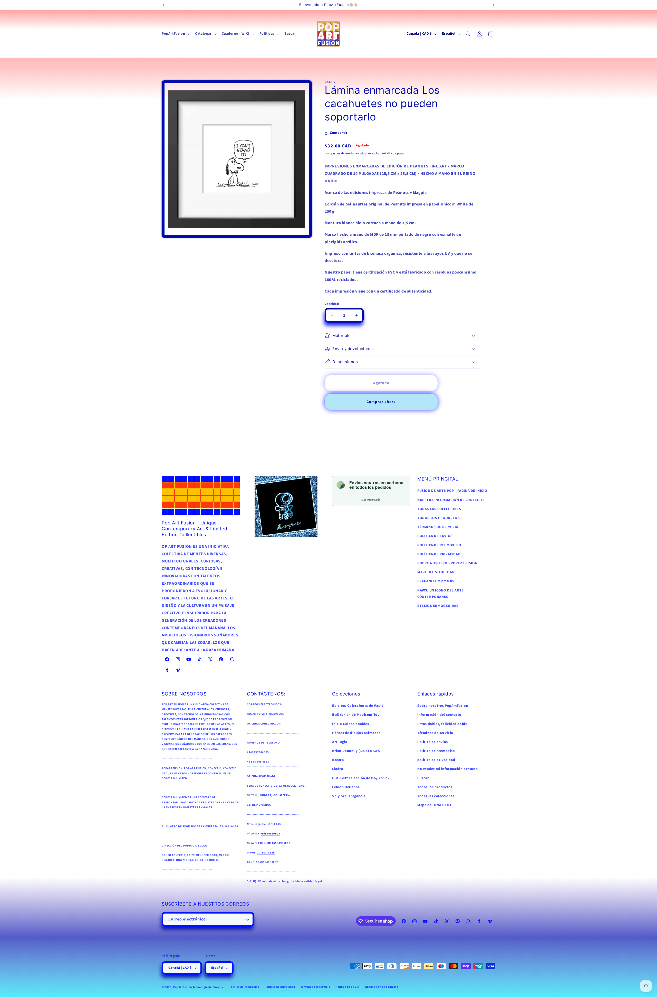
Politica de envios (432, 742)
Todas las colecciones (436, 796)
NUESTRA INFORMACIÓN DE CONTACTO (450, 500)
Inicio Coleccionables (350, 724)
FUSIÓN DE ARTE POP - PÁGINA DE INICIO (452, 490)
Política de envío (347, 987)
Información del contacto (439, 714)
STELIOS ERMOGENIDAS (437, 605)
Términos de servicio (435, 733)
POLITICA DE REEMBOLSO (439, 545)
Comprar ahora (381, 402)
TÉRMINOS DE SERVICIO (438, 527)
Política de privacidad (280, 987)
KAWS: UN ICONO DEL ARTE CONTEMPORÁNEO (440, 593)
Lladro (337, 769)
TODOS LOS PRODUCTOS (438, 518)
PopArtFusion (182, 987)
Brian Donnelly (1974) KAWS (356, 751)
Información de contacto (381, 987)
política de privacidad (436, 760)
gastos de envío (342, 153)
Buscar (423, 778)
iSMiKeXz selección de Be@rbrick (361, 778)
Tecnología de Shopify (208, 987)
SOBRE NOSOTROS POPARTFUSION (447, 563)
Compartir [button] (338, 132)
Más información (371, 499)
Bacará (338, 760)
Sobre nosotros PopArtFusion (442, 705)
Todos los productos (434, 787)
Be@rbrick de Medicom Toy (355, 714)
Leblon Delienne (346, 787)
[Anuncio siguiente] (493, 5)
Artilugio (339, 742)
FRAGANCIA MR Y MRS (436, 581)
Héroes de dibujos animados (356, 733)
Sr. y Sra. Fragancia (348, 796)
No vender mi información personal (448, 769)
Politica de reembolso (436, 751)
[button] (175, 33)
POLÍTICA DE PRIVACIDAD (438, 554)
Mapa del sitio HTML (434, 805)
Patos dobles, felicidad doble (442, 724)
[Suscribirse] (247, 919)
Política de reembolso (244, 987)
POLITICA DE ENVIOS (435, 536)
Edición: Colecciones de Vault (357, 705)
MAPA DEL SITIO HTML (436, 572)
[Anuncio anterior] (163, 5)
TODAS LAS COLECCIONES (439, 509)
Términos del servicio (315, 987)
